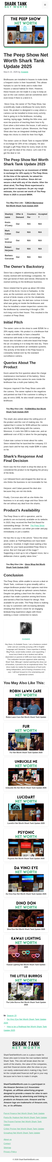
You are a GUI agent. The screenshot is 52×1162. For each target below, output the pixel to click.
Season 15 (11, 1015)
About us (8, 1139)
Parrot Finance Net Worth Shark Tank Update (24, 1113)
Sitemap (7, 1148)
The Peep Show (37, 525)
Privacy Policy (10, 1152)
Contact (7, 1143)
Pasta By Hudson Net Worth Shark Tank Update (25, 1117)
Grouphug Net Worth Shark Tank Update (22, 1133)
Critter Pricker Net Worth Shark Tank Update (24, 1129)
